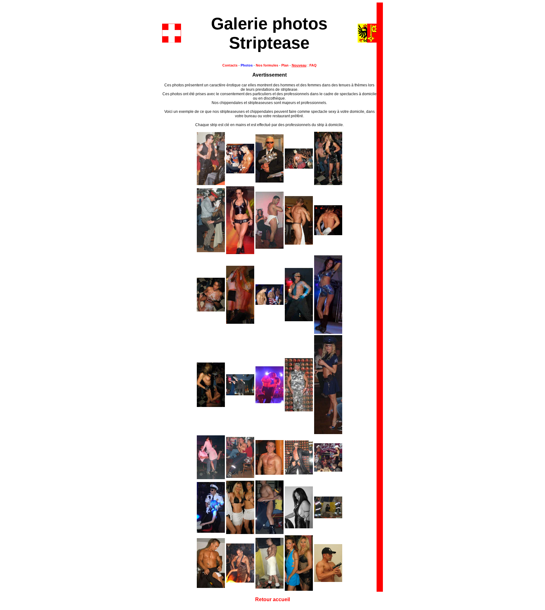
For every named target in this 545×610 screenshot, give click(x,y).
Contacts (229, 65)
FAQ (312, 65)
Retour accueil (272, 599)
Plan (285, 65)
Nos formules (267, 65)
